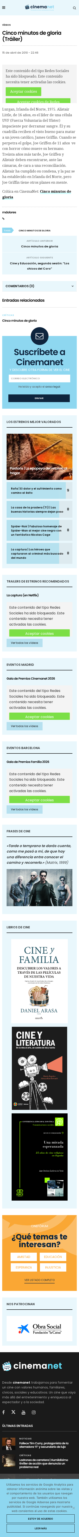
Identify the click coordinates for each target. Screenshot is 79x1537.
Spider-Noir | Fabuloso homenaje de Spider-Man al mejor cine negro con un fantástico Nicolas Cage (36, 530)
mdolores (9, 212)
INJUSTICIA (53, 1267)
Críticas (8, 315)
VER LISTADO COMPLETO (39, 1280)
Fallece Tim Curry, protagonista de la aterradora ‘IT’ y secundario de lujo (43, 1445)
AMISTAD (23, 1257)
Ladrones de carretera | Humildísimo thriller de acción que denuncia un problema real (43, 1463)
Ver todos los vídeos (24, 643)
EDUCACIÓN (53, 1257)
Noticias (25, 1439)
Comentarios (19, 286)
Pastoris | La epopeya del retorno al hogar (38, 470)
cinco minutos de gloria (34, 230)
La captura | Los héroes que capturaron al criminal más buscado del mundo (37, 554)
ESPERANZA (24, 1267)
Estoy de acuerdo (40, 1518)
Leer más (41, 1528)
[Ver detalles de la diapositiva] (39, 1328)
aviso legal (52, 386)
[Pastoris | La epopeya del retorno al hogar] (39, 457)
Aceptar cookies (23, 91)
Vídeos (6, 25)
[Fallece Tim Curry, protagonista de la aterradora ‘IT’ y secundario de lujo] (8, 1444)
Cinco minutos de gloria (39, 246)
